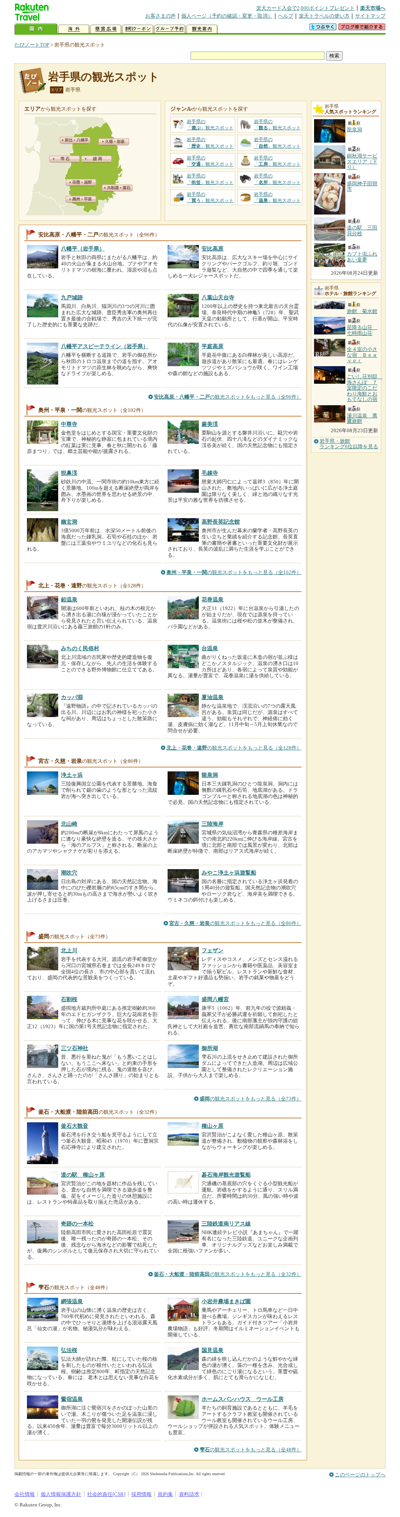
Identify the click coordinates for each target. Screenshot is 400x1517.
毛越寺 (210, 473)
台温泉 (210, 648)
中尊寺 (69, 424)
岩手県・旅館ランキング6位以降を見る (349, 443)
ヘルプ (285, 16)
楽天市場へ (373, 8)
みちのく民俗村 (80, 648)
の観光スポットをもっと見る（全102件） (234, 572)
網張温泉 (72, 1301)
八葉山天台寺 (218, 297)
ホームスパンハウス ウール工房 (243, 1399)
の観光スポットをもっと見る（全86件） (235, 923)
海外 (73, 29)
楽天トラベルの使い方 (324, 16)
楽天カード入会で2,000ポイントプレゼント (305, 8)
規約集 (165, 1494)
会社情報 (24, 1494)
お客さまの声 (160, 16)
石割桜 (69, 999)
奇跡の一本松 (77, 1223)
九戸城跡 (72, 297)
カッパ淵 (72, 697)
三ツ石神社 (74, 1048)
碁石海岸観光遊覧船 (226, 1175)
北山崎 (69, 824)
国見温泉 (212, 1350)
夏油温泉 (212, 697)
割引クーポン (138, 29)
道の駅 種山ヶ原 (83, 1175)
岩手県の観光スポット (103, 77)
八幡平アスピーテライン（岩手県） (104, 346)
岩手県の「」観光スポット (210, 125)
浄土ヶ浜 (72, 775)
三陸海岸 (212, 824)
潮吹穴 (69, 872)
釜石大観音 (74, 1126)
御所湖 (210, 1048)
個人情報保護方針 (61, 1494)
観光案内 (202, 29)
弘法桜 (69, 1350)
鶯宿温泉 (72, 1399)
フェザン (212, 950)
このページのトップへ (360, 1475)
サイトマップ (370, 16)
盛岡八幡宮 (215, 999)
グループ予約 (170, 29)
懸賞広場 (105, 29)
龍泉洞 (210, 775)
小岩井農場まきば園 (226, 1301)
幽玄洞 (69, 522)
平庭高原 (212, 346)
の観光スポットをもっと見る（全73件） (251, 1099)
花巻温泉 (212, 599)
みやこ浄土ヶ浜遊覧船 (229, 872)
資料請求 (189, 1494)
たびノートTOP (31, 45)
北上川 (69, 950)
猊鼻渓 (69, 473)
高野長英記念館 (221, 522)
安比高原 (212, 248)
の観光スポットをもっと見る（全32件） (228, 1274)
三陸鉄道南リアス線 (226, 1223)
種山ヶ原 (212, 1126)
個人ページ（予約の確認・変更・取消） (227, 16)
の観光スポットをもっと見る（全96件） (228, 397)
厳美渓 (210, 424)
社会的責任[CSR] (106, 1494)
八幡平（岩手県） (83, 248)
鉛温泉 (69, 599)
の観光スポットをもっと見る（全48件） (251, 1450)
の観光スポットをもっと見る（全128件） (234, 748)
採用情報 (141, 1494)
